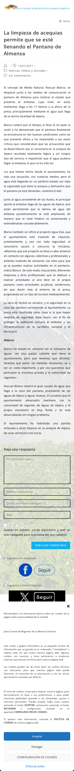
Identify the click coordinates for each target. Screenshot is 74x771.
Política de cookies (35, 766)
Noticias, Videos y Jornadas (27, 70)
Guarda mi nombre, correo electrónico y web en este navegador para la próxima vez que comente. (37, 532)
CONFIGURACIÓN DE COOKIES (37, 757)
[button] (68, 606)
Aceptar (37, 736)
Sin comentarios (20, 75)
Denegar (37, 747)
